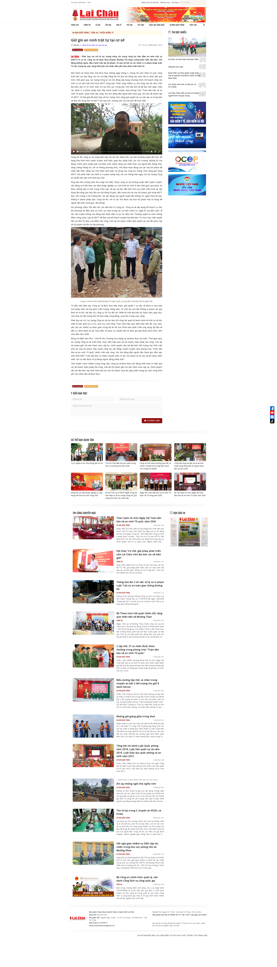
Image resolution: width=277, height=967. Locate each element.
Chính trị (87, 25)
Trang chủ (75, 25)
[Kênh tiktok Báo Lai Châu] (272, 421)
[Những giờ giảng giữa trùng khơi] (93, 726)
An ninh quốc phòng (177, 25)
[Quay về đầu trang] (272, 961)
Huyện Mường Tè (106, 32)
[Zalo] (272, 417)
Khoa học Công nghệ (156, 25)
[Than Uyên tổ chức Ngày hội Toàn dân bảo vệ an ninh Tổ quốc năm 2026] (93, 527)
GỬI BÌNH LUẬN (153, 420)
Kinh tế (119, 25)
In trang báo (78, 50)
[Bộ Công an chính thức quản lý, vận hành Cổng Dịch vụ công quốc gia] (93, 886)
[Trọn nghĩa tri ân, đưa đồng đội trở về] (87, 452)
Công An (94, 32)
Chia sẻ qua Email (91, 50)
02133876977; (103, 923)
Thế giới (129, 25)
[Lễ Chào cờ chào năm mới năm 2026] (187, 46)
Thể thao (141, 25)
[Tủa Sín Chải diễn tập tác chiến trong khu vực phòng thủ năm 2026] (121, 452)
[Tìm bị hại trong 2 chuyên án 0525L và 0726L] (93, 820)
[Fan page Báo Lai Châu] (272, 408)
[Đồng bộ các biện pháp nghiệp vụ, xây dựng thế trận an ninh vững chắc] (87, 482)
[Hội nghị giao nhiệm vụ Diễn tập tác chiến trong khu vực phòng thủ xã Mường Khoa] (93, 853)
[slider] (110, 152)
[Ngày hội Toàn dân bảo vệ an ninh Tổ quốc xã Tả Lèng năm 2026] (156, 482)
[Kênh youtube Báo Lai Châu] (272, 412)
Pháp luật (193, 25)
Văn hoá (108, 25)
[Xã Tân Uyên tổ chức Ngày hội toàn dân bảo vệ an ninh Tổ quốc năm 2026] (190, 482)
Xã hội (98, 25)
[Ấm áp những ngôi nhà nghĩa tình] (93, 790)
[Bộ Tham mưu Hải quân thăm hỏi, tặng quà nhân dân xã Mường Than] (93, 623)
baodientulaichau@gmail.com (104, 926)
